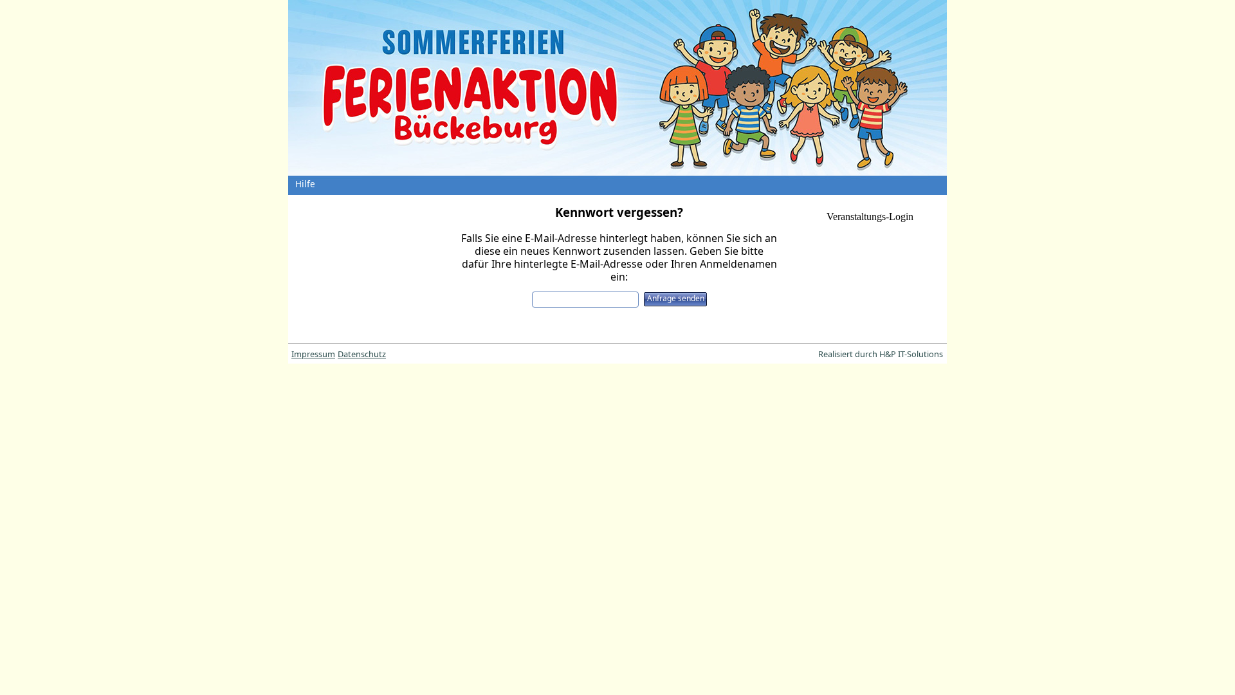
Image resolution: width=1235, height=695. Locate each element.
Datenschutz (362, 354)
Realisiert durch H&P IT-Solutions (880, 354)
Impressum (313, 354)
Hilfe (305, 184)
